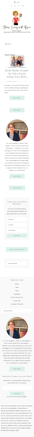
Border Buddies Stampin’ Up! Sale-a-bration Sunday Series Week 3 (17, 73)
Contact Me (17, 300)
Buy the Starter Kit (17, 249)
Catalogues (17, 187)
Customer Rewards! (17, 304)
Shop (17, 290)
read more (17, 176)
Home (17, 284)
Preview (9, 396)
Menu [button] (18, 2)
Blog (17, 287)
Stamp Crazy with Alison (17, 22)
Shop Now (17, 110)
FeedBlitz (24, 396)
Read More (17, 97)
